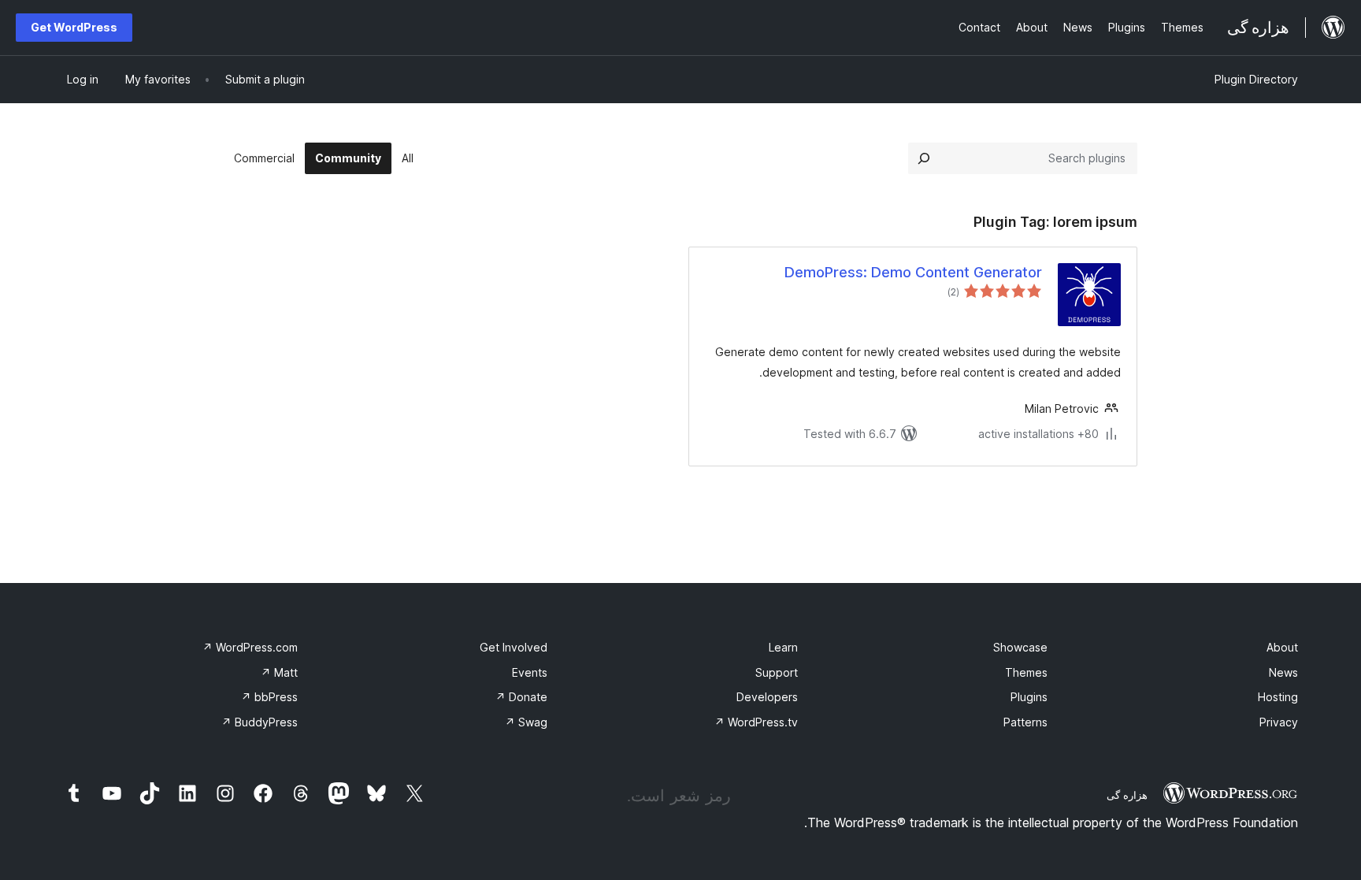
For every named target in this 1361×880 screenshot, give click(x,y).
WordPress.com (250, 647)
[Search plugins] (924, 158)
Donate (521, 697)
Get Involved (513, 647)
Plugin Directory (1256, 79)
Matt (279, 672)
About (1282, 647)
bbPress (269, 697)
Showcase (1020, 647)
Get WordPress (74, 27)
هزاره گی (1127, 795)
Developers (767, 697)
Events (529, 672)
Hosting (1278, 697)
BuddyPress (259, 722)
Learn (783, 647)
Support (776, 672)
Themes (1026, 672)
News (1283, 672)
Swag (526, 722)
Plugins (1029, 697)
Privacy (1278, 722)
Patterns (1025, 722)
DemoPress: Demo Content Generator (913, 272)
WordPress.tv (756, 722)
